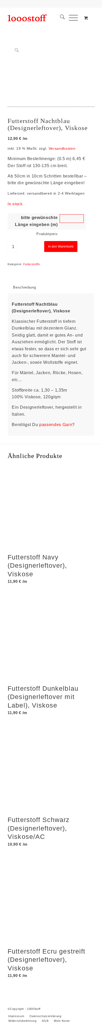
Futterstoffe (31, 264)
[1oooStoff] (42, 18)
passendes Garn (55, 424)
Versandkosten (62, 148)
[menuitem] (60, 18)
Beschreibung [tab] (24, 287)
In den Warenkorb (60, 246)
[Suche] (60, 18)
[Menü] (71, 18)
